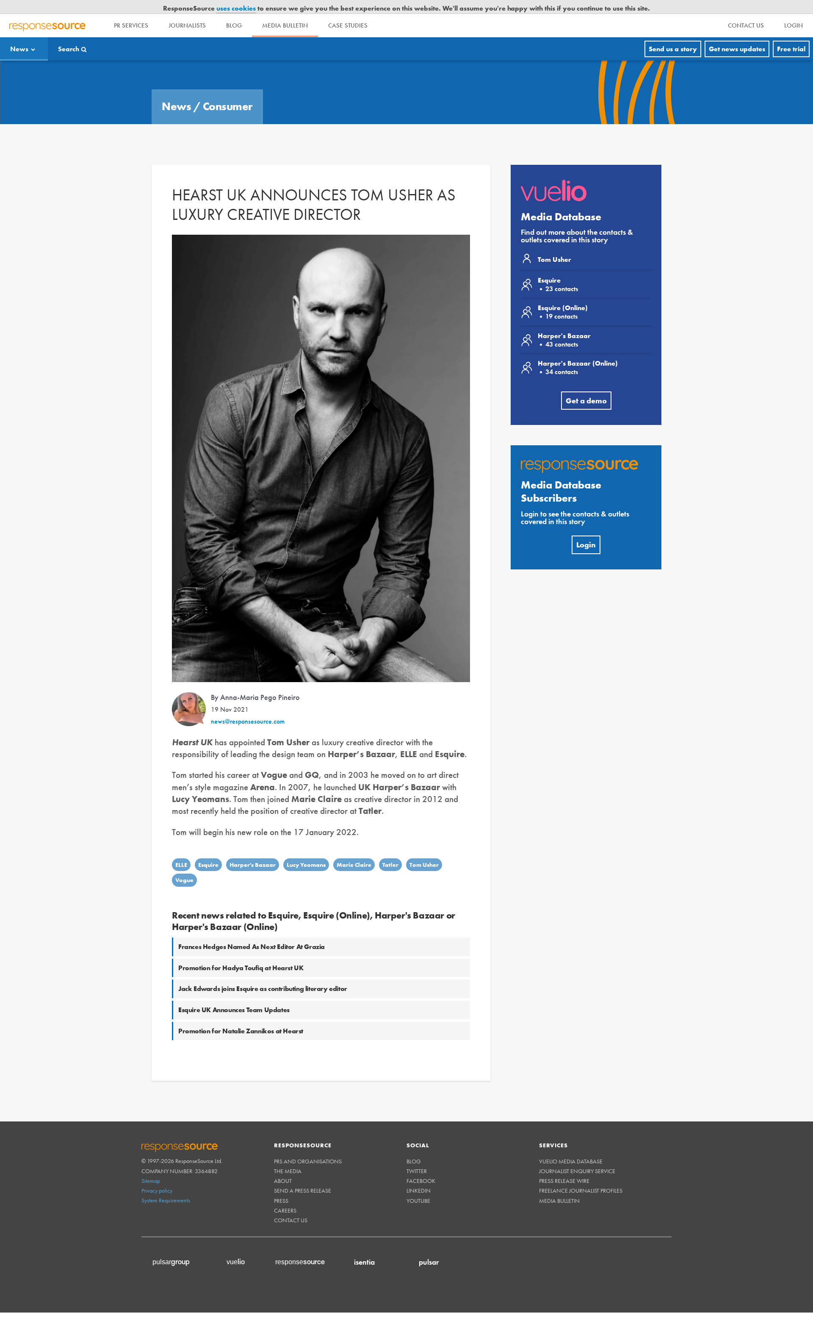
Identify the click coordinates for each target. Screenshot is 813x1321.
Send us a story (673, 35)
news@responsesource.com (248, 707)
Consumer (228, 92)
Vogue (184, 866)
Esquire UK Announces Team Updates (234, 995)
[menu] (746, 11)
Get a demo (586, 386)
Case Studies (348, 12)
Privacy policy (156, 1176)
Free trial (791, 35)
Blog (234, 12)
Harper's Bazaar (253, 851)
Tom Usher (424, 851)
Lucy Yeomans (306, 851)
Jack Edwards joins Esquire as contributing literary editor (262, 975)
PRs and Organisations (308, 1147)
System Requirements (165, 1187)
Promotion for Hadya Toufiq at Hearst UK (240, 953)
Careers (285, 1196)
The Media (287, 1157)
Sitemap (150, 1167)
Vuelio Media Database (571, 1147)
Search (68, 35)
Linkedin (418, 1177)
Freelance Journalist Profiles (580, 1177)
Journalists (187, 12)
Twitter (416, 1157)
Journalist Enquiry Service (577, 1157)
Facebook (420, 1167)
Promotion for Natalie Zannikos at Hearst (240, 1017)
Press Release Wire (564, 1167)
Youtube (418, 1187)
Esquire (208, 851)
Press (281, 1187)
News (19, 35)
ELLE (181, 851)
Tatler (390, 851)
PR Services (131, 12)
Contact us (290, 1206)
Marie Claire (354, 851)
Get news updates (737, 35)
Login (586, 531)
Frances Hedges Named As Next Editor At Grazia (251, 932)
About (283, 1167)
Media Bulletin (285, 12)
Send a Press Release (302, 1177)
